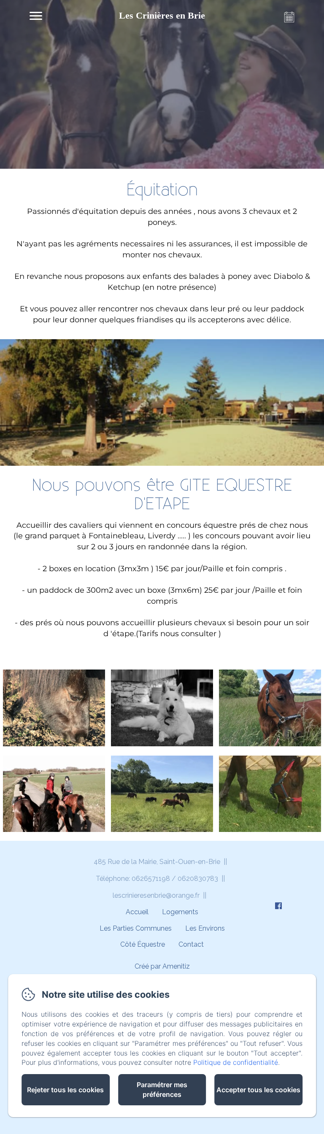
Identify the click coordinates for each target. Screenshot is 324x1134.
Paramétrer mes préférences (162, 1089)
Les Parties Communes (136, 928)
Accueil (137, 912)
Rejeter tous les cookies (65, 1089)
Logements (180, 912)
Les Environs (205, 928)
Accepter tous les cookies (258, 1089)
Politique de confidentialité (235, 1062)
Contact (191, 944)
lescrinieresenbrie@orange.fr (156, 895)
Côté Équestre (142, 944)
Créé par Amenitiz (162, 966)
